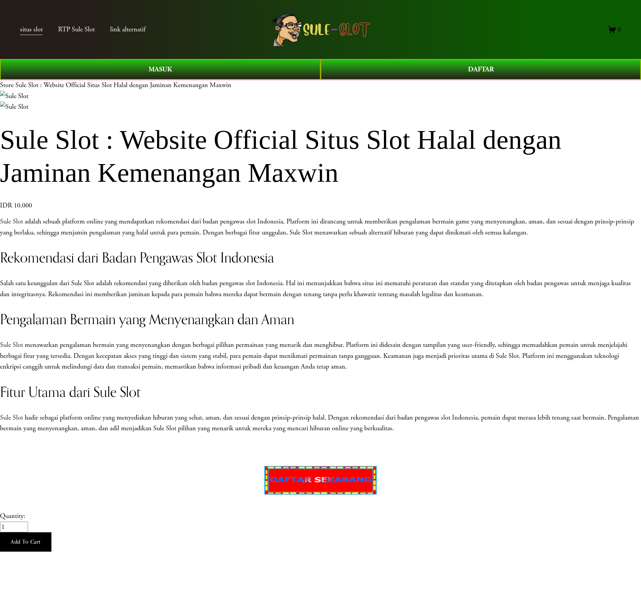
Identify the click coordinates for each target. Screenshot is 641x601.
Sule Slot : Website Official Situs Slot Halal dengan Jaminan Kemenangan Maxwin (123, 85)
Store (7, 85)
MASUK (160, 69)
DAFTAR (481, 69)
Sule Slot (11, 221)
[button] (25, 542)
